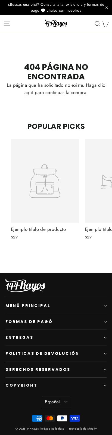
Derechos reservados (37, 369)
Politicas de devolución (42, 353)
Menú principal (28, 305)
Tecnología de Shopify (83, 429)
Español (52, 402)
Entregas (19, 337)
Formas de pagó (29, 321)
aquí (28, 92)
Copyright (21, 385)
